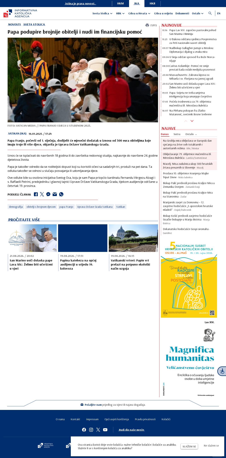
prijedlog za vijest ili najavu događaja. (115, 404)
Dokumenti (182, 13)
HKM (120, 3)
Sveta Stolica (101, 13)
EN (218, 13)
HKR (152, 3)
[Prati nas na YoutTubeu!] (105, 430)
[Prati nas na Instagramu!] (91, 430)
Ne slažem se (211, 445)
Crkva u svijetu (163, 13)
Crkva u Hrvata (137, 13)
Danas (165, 134)
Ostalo (196, 13)
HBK (118, 13)
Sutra (177, 134)
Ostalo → (191, 134)
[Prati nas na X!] (98, 430)
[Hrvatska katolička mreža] (45, 446)
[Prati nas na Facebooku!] (84, 430)
